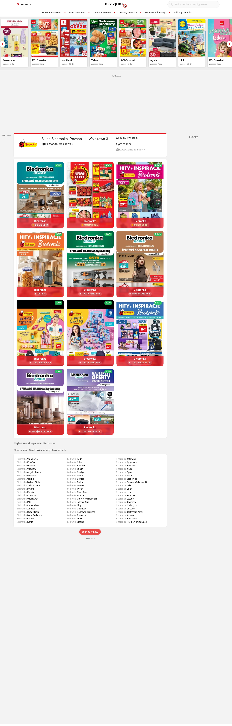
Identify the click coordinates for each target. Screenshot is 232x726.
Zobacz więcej (90, 532)
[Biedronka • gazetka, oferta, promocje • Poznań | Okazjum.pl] (28, 143)
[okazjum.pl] (116, 5)
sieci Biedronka (35, 443)
